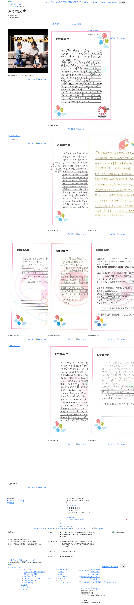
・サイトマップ (29, 560)
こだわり (59, 2)
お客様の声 (55, 24)
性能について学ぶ (31, 574)
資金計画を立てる (31, 580)
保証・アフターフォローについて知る (37, 578)
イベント (90, 2)
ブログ (60, 580)
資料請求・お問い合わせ (109, 3)
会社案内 (95, 2)
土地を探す (28, 583)
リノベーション (81, 2)
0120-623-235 (71, 505)
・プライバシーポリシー (16, 560)
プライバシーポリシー (65, 583)
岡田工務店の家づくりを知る (34, 572)
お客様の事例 (66, 2)
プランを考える (30, 576)
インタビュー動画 (75, 24)
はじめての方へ (51, 2)
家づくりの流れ (63, 576)
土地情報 (73, 2)
